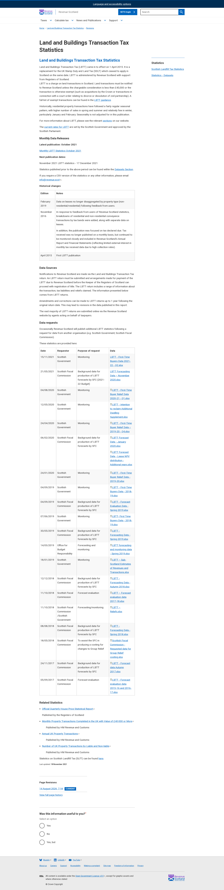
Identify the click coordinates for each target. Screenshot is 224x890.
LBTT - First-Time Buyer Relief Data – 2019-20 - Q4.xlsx (121, 427)
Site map (107, 866)
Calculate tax (62, 20)
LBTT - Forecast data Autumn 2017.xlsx (120, 667)
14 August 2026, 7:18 (51, 788)
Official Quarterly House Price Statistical (67, 708)
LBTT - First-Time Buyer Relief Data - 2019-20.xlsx (121, 477)
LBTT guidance (102, 100)
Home (41, 28)
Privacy (141, 866)
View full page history (51, 794)
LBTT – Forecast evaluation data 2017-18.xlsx (120, 597)
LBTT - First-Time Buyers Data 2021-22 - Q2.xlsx (120, 361)
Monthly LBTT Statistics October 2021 (60, 150)
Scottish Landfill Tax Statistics (167, 69)
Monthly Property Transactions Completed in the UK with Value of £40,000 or (87, 721)
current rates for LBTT (56, 126)
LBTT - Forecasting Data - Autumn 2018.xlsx (120, 582)
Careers (53, 866)
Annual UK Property (60, 733)
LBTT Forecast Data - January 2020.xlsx (119, 441)
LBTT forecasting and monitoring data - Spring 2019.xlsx (121, 549)
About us (43, 866)
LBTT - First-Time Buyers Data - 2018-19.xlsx (121, 491)
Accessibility (75, 866)
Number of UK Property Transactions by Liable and (75, 746)
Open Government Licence (89, 876)
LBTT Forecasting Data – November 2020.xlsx (120, 375)
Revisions (90, 28)
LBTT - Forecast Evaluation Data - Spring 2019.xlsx (120, 506)
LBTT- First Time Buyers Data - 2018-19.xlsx (121, 520)
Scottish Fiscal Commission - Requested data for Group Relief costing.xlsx (120, 649)
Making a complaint (92, 866)
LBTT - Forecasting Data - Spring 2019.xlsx (120, 535)
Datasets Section (124, 169)
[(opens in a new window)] (41, 876)
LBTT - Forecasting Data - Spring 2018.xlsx (120, 630)
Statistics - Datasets (162, 75)
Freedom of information (124, 866)
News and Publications (88, 20)
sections (107, 120)
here (101, 758)
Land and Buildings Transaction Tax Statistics (65, 28)
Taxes (43, 20)
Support (113, 20)
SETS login (125, 12)
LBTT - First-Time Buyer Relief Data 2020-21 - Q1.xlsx (121, 394)
